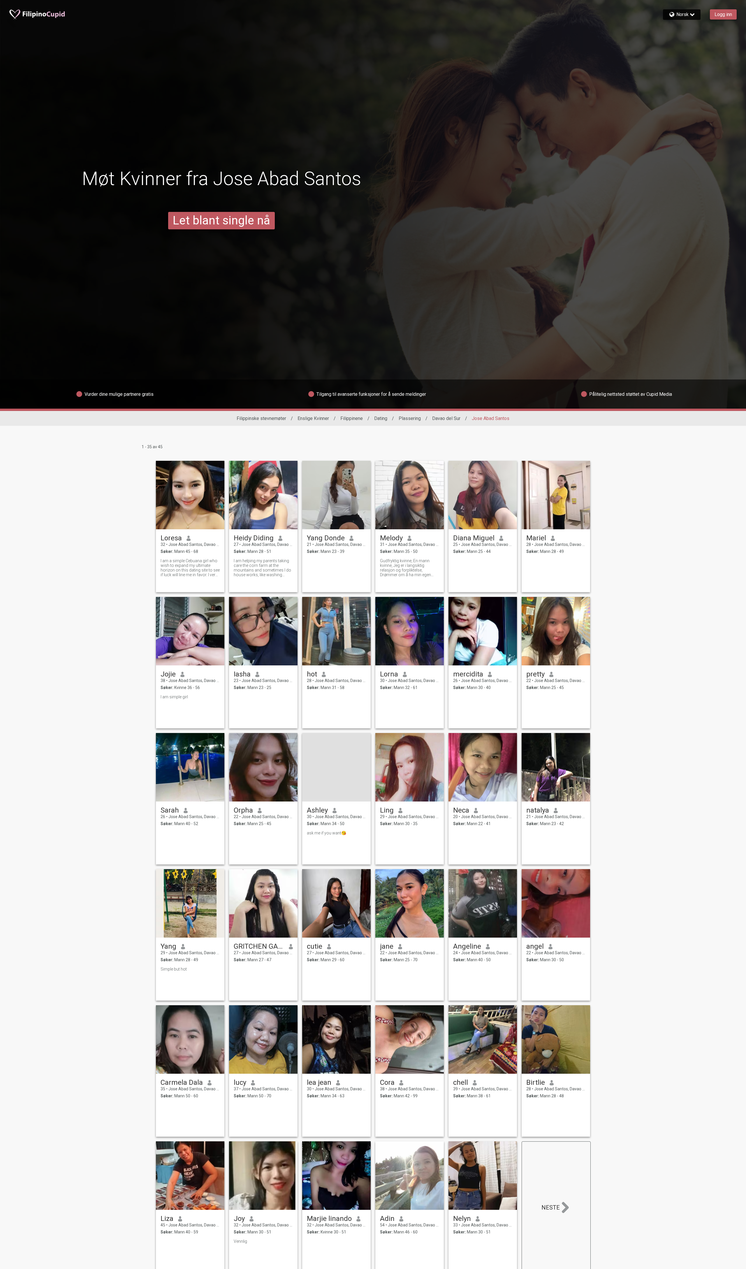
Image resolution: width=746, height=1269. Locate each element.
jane (386, 946)
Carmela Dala (182, 1082)
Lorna (389, 674)
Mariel (536, 538)
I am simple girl (174, 697)
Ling (387, 810)
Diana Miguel (474, 538)
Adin (387, 1218)
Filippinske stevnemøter (261, 418)
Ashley (317, 810)
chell (460, 1082)
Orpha (243, 810)
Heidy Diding (254, 538)
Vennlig (240, 1241)
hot (312, 674)
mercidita (468, 674)
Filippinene (351, 418)
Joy (239, 1218)
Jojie (168, 674)
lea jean (319, 1082)
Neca (461, 810)
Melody (391, 538)
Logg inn (723, 14)
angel (535, 946)
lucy (240, 1082)
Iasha (242, 674)
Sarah (170, 810)
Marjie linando (329, 1218)
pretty (535, 674)
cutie (314, 946)
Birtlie (535, 1082)
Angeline (467, 946)
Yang (168, 946)
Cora (387, 1082)
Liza (167, 1218)
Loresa (171, 538)
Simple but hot (174, 969)
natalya (537, 810)
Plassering (410, 418)
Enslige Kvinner (313, 418)
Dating (380, 418)
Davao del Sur (446, 418)
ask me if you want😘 (326, 833)
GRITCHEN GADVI (259, 946)
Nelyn (462, 1218)
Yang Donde (326, 538)
